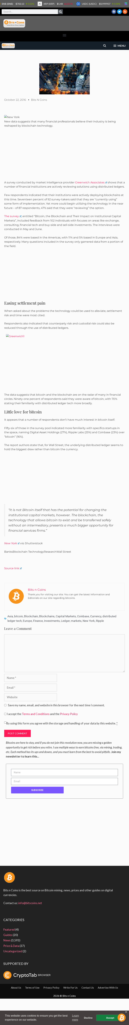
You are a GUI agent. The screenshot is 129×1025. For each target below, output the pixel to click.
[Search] (60, 11)
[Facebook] (114, 11)
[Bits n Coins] (8, 45)
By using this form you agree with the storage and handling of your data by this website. (62, 723)
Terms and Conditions (36, 714)
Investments (52, 620)
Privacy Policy (69, 714)
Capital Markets (66, 616)
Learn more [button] (75, 1017)
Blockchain (31, 616)
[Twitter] (119, 11)
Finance (38, 620)
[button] (64, 35)
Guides (7, 935)
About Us (16, 987)
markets (76, 620)
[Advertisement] (64, 155)
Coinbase (83, 616)
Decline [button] (88, 1017)
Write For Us (70, 987)
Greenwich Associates (89, 182)
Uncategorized (12, 951)
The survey (11, 216)
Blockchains (47, 616)
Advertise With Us (108, 987)
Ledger (65, 620)
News (7, 940)
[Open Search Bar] (105, 45)
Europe (27, 620)
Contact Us (87, 987)
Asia (10, 616)
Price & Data (11, 946)
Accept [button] (110, 1017)
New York (10, 543)
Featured (9, 929)
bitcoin (18, 616)
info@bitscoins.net (30, 903)
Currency (95, 616)
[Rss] (125, 11)
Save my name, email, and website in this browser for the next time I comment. (56, 705)
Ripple (100, 620)
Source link (11, 568)
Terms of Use (32, 987)
